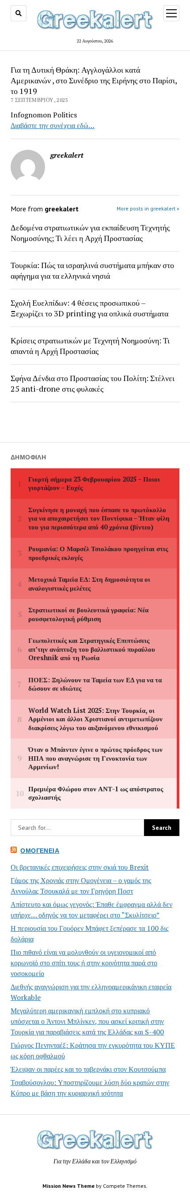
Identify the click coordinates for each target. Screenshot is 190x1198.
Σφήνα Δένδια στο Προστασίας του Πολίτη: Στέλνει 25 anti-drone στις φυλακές (93, 383)
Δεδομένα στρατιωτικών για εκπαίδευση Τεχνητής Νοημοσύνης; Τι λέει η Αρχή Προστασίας (90, 232)
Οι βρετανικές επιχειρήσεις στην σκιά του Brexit (80, 867)
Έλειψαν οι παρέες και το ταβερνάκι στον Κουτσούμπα (88, 1069)
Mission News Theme (68, 1185)
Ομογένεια (39, 851)
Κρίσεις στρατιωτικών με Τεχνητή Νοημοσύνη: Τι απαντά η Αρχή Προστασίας (90, 345)
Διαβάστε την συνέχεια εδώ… (53, 125)
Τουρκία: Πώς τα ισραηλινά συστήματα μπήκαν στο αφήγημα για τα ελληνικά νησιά (92, 270)
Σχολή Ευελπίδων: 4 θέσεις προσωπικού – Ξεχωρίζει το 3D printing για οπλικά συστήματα (89, 308)
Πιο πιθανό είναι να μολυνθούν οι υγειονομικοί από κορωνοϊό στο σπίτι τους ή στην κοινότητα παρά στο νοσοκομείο (84, 962)
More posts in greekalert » (148, 208)
